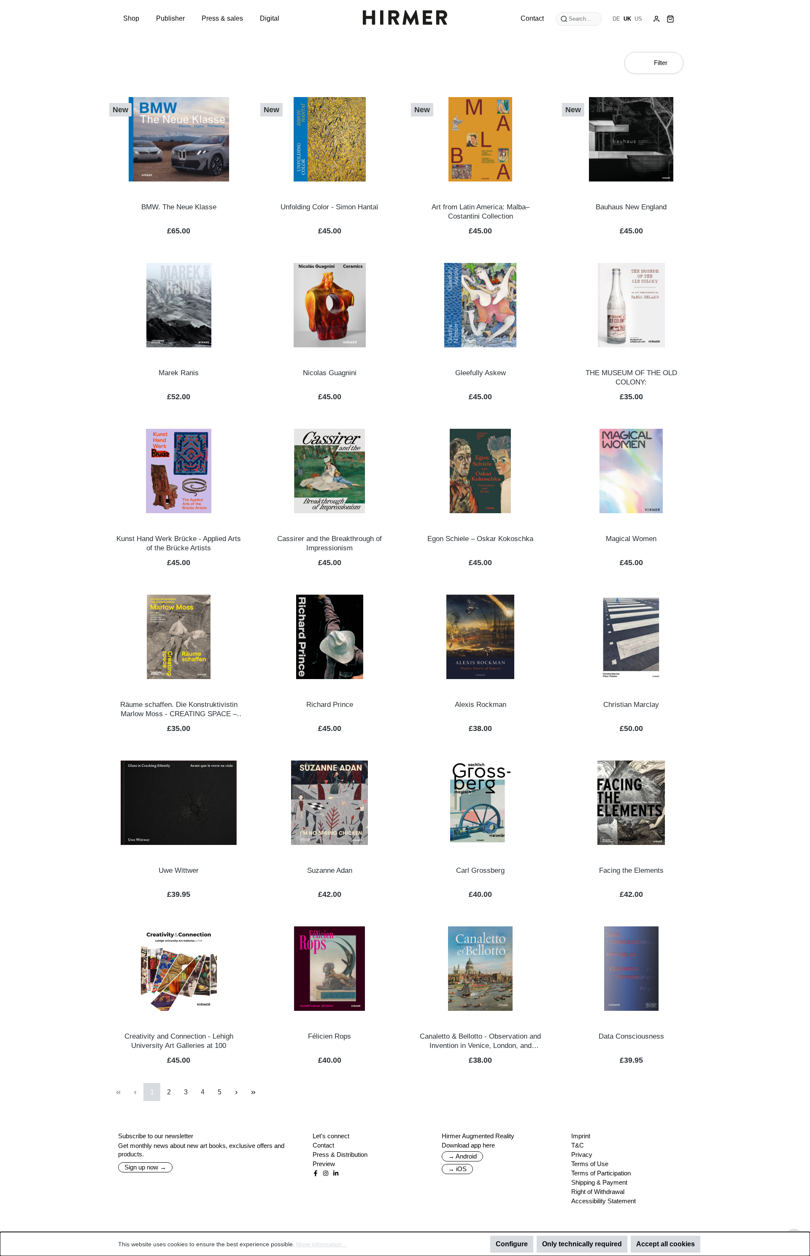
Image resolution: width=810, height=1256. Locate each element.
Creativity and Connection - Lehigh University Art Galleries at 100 (178, 1041)
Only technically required (582, 1244)
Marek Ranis (179, 373)
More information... (321, 1244)
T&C (577, 1145)
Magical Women (631, 539)
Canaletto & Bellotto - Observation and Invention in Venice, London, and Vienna (480, 1041)
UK (627, 19)
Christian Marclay (631, 705)
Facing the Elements (631, 870)
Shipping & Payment (599, 1182)
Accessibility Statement (603, 1201)
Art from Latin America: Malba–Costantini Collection (480, 211)
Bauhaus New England (631, 207)
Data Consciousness (631, 1036)
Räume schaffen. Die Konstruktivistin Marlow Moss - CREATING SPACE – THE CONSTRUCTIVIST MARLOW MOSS (179, 710)
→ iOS (457, 1168)
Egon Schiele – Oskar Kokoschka (480, 539)
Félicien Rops (329, 1036)
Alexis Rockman (480, 705)
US (638, 19)
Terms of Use (589, 1163)
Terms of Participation (601, 1173)
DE (616, 19)
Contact (323, 1145)
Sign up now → (145, 1167)
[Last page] (253, 1092)
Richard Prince (329, 705)
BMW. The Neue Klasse (178, 207)
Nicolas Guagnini (329, 373)
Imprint (580, 1136)
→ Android (462, 1156)
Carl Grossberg (480, 870)
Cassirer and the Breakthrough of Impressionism (329, 543)
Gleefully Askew (480, 373)
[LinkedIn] (336, 1173)
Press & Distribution (340, 1154)
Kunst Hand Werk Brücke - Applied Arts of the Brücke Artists (178, 543)
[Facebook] (316, 1173)
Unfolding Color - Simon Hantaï (329, 207)
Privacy (581, 1154)
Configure (512, 1244)
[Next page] (236, 1092)
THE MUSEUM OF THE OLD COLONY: (631, 377)
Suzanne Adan (329, 870)
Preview (324, 1163)
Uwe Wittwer (179, 870)
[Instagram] (326, 1173)
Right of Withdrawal (597, 1191)
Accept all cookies (665, 1244)
